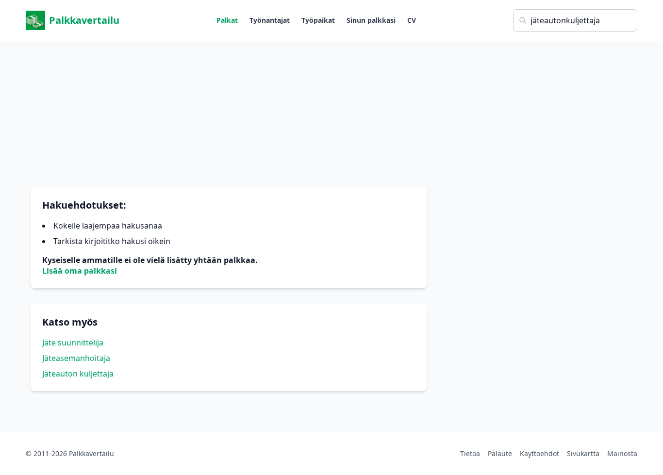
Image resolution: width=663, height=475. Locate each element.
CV (411, 20)
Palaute (500, 453)
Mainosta (622, 453)
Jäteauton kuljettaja (78, 373)
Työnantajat (269, 20)
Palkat (227, 20)
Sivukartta (583, 453)
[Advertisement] (331, 109)
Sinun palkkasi (371, 20)
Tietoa (470, 453)
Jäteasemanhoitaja (76, 358)
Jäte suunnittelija (72, 342)
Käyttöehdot (539, 453)
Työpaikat (318, 20)
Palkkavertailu (84, 20)
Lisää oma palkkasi (79, 270)
